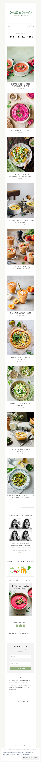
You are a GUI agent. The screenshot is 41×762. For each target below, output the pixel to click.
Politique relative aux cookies (23, 754)
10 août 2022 (20, 271)
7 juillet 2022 (20, 407)
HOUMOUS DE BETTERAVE (20, 130)
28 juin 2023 (20, 132)
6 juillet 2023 (20, 88)
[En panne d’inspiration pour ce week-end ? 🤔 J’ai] (5, 715)
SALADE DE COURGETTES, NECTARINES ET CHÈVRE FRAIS (20, 175)
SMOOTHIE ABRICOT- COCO (20, 313)
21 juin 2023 (20, 178)
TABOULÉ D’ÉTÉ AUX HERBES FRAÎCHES (20, 404)
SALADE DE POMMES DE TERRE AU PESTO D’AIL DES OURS (20, 497)
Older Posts (27, 509)
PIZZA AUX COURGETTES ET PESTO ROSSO (20, 358)
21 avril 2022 (20, 500)
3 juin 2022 (20, 454)
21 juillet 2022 (20, 315)
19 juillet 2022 (20, 361)
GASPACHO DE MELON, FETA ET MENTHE (20, 451)
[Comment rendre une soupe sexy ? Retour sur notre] (16, 715)
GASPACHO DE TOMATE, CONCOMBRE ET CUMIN (20, 268)
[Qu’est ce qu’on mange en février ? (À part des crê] (21, 715)
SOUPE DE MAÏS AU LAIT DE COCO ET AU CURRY (21, 222)
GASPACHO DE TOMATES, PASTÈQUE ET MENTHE (20, 85)
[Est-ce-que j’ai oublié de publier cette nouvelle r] (11, 715)
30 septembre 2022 (20, 225)
